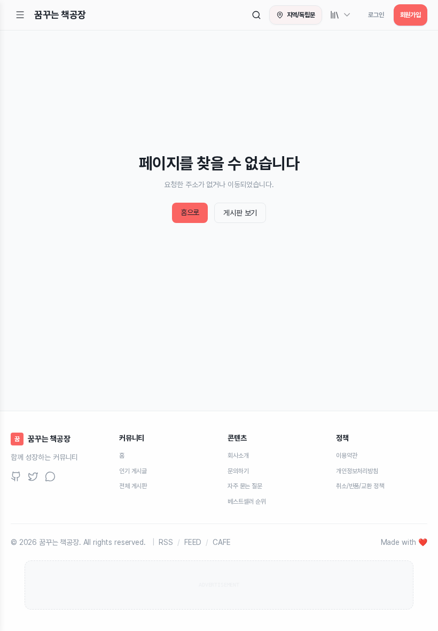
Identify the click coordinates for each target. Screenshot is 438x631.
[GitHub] (16, 476)
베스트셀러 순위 (247, 501)
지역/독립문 (301, 15)
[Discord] (50, 476)
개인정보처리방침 (357, 471)
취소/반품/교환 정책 (360, 486)
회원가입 (410, 15)
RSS (166, 542)
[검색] (256, 15)
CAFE (221, 542)
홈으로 (190, 212)
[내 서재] (340, 15)
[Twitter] (33, 476)
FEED (192, 542)
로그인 (376, 15)
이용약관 (346, 455)
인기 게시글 (133, 471)
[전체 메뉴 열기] (20, 15)
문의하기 (238, 471)
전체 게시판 (133, 486)
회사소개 (238, 455)
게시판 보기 (240, 213)
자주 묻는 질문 (245, 486)
